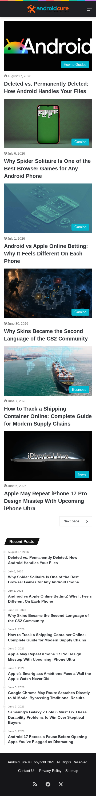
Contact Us (26, 771)
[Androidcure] (48, 9)
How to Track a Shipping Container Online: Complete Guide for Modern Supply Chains (48, 416)
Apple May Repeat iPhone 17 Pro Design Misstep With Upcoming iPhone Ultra (45, 501)
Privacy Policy (50, 771)
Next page (71, 521)
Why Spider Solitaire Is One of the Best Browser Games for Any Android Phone (47, 168)
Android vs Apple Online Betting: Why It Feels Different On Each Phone (46, 253)
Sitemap (71, 771)
